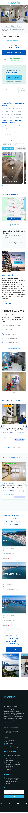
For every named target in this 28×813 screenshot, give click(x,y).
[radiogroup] (14, 47)
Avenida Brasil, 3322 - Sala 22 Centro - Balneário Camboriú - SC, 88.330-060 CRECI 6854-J (14, 759)
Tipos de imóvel (7, 551)
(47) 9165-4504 (11, 745)
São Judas (12, 29)
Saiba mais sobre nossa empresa (14, 725)
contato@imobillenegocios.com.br (16, 748)
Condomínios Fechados (9, 556)
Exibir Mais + (6, 303)
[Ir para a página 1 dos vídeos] (2, 185)
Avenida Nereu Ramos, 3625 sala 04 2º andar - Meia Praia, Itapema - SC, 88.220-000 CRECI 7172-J (13, 782)
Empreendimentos (8, 553)
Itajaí (7, 29)
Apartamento (19, 29)
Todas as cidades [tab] (8, 148)
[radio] (9, 47)
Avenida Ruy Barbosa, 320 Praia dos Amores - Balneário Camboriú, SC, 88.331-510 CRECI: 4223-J (13, 768)
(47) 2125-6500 (11, 742)
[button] (14, 548)
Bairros (5, 558)
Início (3, 29)
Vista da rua (15, 224)
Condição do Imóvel (9, 548)
